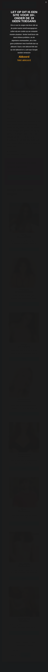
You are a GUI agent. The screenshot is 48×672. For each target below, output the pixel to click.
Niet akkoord (24, 60)
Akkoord (24, 56)
